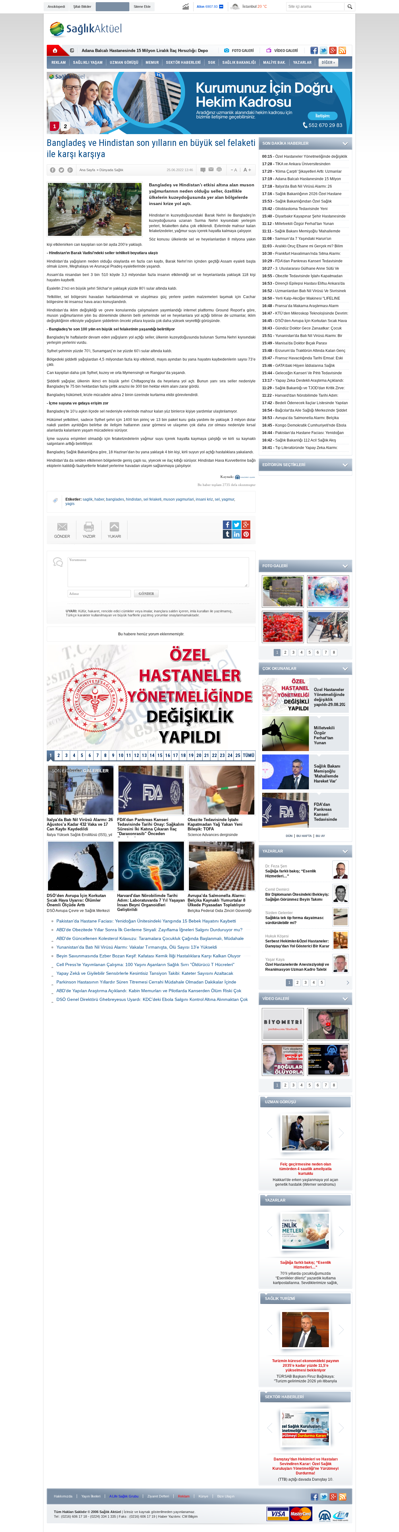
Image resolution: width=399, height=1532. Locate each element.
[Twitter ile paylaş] (323, 50)
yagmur (228, 499)
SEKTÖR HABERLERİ (284, 1397)
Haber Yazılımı (169, 1516)
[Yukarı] (114, 530)
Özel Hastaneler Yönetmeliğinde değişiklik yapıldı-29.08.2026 (329, 697)
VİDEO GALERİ (275, 999)
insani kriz (204, 499)
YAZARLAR (272, 851)
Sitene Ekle (142, 6)
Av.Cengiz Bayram (292, 894)
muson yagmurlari (178, 499)
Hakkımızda (63, 1496)
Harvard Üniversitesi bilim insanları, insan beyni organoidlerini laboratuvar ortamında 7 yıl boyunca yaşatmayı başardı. (151, 903)
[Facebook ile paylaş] (314, 50)
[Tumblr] (227, 534)
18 (183, 755)
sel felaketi (152, 499)
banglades (115, 499)
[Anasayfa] (58, 50)
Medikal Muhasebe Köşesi (297, 918)
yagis (70, 504)
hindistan (134, 499)
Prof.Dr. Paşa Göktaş (290, 964)
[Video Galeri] (283, 50)
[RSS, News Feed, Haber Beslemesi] (342, 50)
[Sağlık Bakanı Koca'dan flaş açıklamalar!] (328, 1060)
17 (175, 755)
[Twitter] (61, 170)
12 (136, 755)
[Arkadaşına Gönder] (211, 170)
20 (198, 755)
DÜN (289, 836)
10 (120, 755)
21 (206, 755)
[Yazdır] (219, 170)
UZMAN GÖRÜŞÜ (280, 1102)
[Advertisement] (378, 109)
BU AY (320, 836)
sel (217, 499)
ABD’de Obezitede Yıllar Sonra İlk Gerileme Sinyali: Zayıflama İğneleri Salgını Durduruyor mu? (149, 929)
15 (159, 755)
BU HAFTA (304, 836)
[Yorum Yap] (203, 170)
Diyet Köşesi (292, 938)
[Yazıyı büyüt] (247, 170)
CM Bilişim (190, 1516)
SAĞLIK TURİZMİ (280, 1298)
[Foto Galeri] (240, 50)
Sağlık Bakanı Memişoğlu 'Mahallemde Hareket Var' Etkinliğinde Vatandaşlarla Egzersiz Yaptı (328, 774)
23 (222, 755)
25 (237, 755)
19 (191, 755)
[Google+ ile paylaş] (333, 50)
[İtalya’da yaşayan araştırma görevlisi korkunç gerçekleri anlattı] (283, 1060)
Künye (203, 1496)
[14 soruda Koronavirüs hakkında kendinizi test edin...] (328, 591)
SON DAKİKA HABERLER (285, 143)
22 (214, 755)
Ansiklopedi (56, 6)
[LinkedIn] (236, 534)
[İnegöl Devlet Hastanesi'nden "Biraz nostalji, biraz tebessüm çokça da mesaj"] (328, 1024)
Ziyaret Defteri (158, 1496)
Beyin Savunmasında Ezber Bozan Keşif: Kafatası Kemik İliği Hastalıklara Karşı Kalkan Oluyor (148, 955)
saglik (88, 499)
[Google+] (70, 170)
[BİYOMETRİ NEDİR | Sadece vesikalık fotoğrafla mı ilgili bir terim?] (283, 1024)
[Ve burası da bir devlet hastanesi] (283, 591)
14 (152, 755)
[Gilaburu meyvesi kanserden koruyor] (283, 627)
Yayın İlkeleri (90, 1496)
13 (144, 755)
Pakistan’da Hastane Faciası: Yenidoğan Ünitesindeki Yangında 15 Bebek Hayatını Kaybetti (146, 920)
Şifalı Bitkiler (82, 6)
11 (128, 755)
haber (99, 499)
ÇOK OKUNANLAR (279, 668)
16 (167, 755)
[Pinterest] (246, 534)
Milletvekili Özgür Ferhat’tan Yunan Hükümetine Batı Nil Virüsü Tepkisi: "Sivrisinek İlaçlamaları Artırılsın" (328, 735)
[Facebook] (52, 170)
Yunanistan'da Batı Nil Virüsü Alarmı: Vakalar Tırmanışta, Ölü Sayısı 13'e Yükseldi (136, 947)
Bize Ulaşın (225, 1496)
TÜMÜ (248, 755)
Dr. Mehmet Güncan (297, 871)
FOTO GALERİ (274, 566)
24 (230, 755)
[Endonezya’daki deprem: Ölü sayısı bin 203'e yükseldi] (328, 627)
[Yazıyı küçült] (233, 170)
